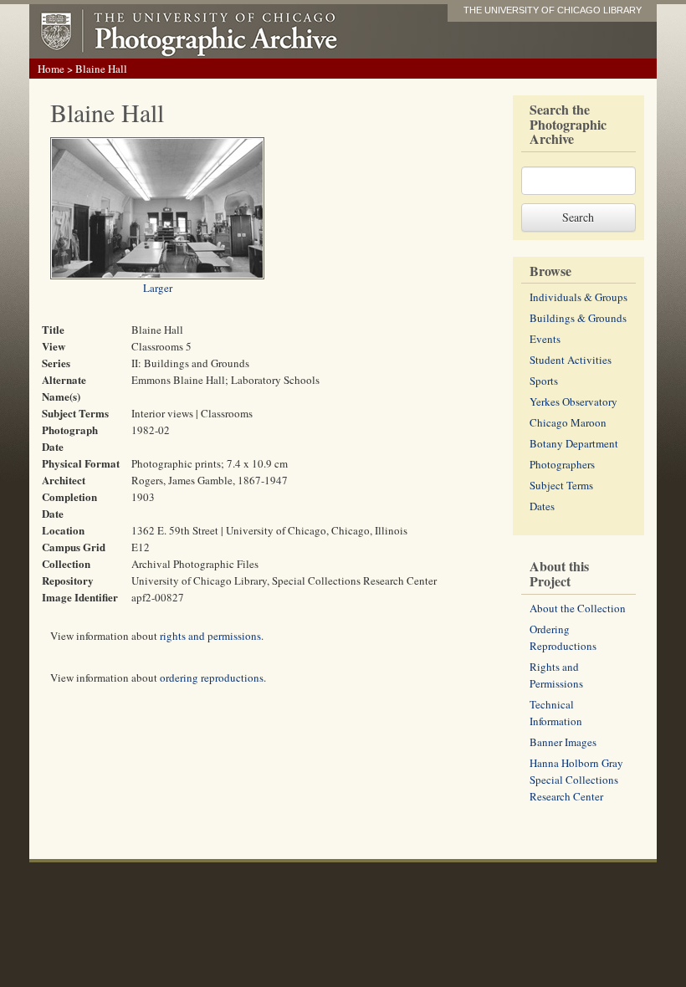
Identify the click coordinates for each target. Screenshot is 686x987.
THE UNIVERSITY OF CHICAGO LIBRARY (552, 10)
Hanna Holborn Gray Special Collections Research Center (576, 779)
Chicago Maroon (568, 422)
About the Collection (578, 608)
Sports (544, 380)
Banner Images (563, 741)
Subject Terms (561, 485)
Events (545, 338)
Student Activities (571, 359)
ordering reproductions (212, 677)
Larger (157, 287)
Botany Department (574, 443)
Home (51, 68)
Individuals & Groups (578, 296)
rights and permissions (210, 635)
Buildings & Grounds (578, 317)
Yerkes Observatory (573, 401)
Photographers (562, 464)
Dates (542, 506)
